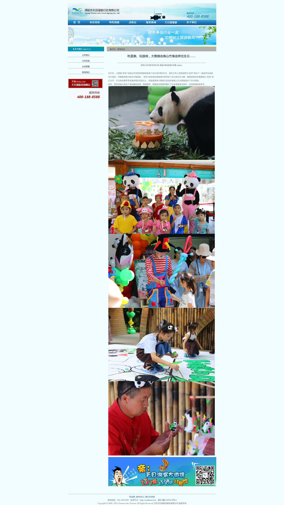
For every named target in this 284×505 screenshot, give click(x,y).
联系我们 (86, 72)
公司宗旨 (86, 61)
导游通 (132, 497)
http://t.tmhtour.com (148, 500)
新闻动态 (121, 49)
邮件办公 (140, 497)
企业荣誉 (86, 66)
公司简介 (86, 55)
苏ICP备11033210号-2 (167, 500)
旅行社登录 (150, 497)
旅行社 (113, 49)
